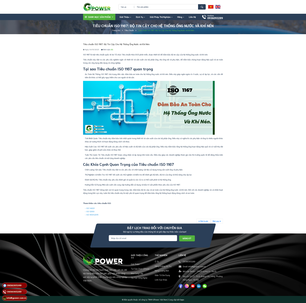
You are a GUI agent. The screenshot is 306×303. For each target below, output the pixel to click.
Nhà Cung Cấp (137, 273)
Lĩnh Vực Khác (161, 279)
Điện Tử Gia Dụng (162, 275)
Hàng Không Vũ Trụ (163, 266)
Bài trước (204, 221)
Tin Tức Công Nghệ (139, 277)
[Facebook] (181, 286)
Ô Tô (157, 261)
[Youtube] (193, 286)
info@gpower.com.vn (197, 266)
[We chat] (205, 286)
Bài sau (216, 221)
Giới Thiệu (135, 264)
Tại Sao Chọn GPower (140, 268)
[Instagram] (187, 286)
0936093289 (215, 18)
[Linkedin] (199, 286)
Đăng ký (187, 238)
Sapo (182, 299)
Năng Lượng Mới (162, 270)
